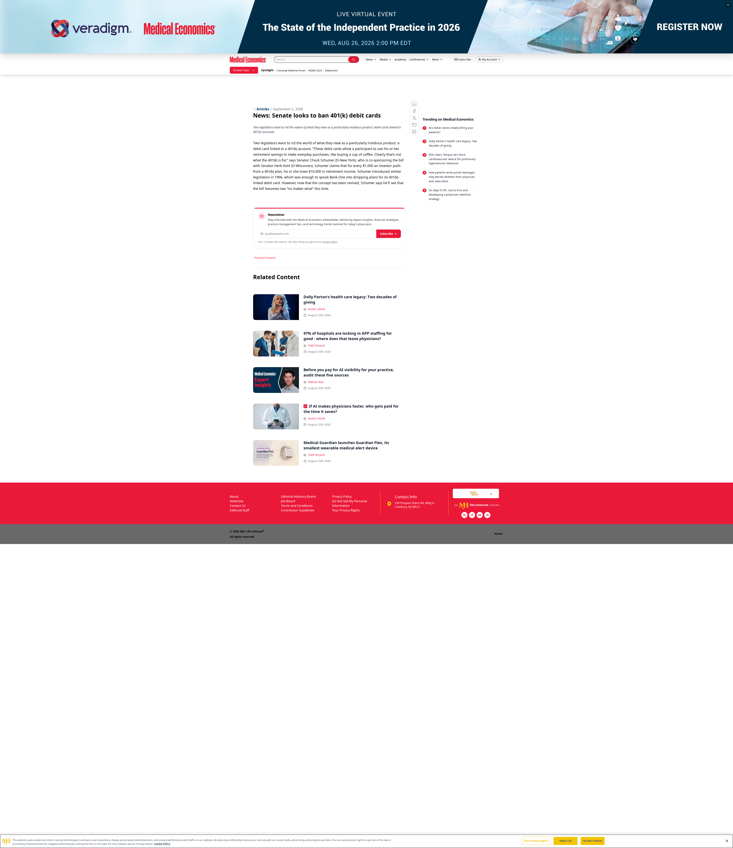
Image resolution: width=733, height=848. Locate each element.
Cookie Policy (162, 844)
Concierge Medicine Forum (291, 70)
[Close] (727, 841)
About (234, 496)
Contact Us (238, 506)
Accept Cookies (592, 840)
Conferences (417, 59)
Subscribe (386, 233)
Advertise (236, 501)
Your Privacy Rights (346, 510)
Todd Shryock (316, 345)
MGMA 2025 (315, 70)
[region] (366, 841)
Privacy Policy (342, 496)
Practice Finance (265, 258)
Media (384, 59)
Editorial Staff (239, 510)
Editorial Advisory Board (298, 496)
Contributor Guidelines (297, 510)
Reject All (565, 840)
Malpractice (331, 70)
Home (498, 533)
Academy (400, 59)
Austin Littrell (316, 309)
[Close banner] (728, 5)
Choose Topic (241, 70)
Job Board (288, 501)
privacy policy (330, 241)
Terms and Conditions (297, 506)
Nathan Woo (316, 382)
